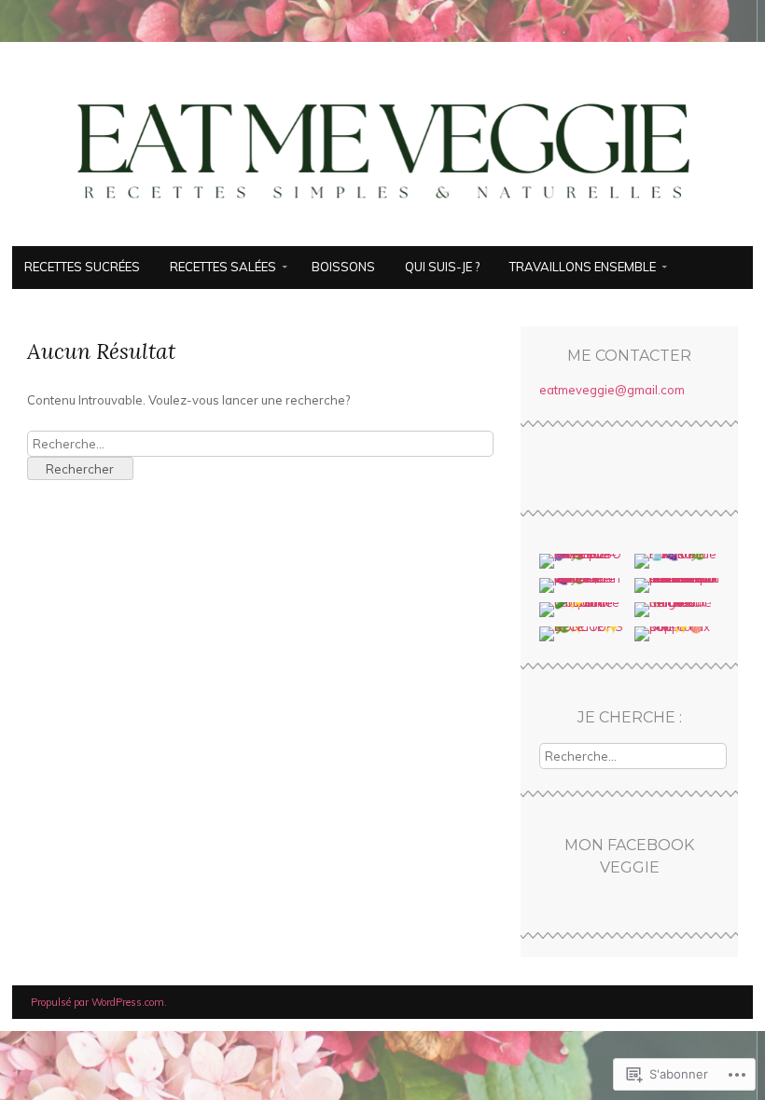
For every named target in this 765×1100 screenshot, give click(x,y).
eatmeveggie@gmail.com (612, 389)
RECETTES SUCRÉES (82, 266)
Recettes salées (223, 266)
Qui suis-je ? (442, 266)
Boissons (343, 266)
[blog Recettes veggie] (382, 235)
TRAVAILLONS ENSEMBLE (582, 266)
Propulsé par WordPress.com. (99, 1002)
